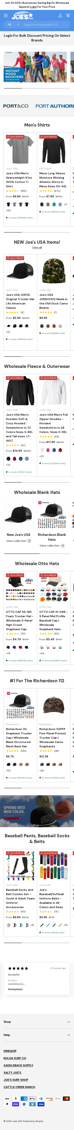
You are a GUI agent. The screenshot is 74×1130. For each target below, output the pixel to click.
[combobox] (37, 24)
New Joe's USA (18, 534)
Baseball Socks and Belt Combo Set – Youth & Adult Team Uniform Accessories (20, 898)
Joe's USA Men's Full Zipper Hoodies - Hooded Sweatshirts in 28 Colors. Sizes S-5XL (53, 423)
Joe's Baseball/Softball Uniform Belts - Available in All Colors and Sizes (51, 898)
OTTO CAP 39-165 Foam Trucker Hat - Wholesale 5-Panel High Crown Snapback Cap (20, 620)
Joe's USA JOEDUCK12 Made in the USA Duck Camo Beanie (53, 301)
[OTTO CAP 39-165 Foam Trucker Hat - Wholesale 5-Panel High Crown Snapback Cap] (20, 587)
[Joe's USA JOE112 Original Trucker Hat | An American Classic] (20, 270)
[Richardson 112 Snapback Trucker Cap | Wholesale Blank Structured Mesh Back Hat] (20, 705)
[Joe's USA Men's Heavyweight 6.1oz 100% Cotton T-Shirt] (20, 149)
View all (37, 247)
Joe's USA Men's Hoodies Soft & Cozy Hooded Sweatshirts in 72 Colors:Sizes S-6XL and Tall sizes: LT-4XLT (19, 428)
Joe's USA (17, 1121)
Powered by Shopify (33, 1121)
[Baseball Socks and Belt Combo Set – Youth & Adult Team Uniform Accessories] (20, 865)
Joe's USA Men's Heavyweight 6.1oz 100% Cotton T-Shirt (19, 179)
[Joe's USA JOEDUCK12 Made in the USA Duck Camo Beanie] (53, 270)
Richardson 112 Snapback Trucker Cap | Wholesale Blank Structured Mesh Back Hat (19, 737)
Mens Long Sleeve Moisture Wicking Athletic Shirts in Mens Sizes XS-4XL (53, 179)
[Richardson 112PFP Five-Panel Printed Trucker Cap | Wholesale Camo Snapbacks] (53, 705)
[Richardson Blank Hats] (52, 514)
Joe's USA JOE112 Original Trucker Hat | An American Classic (20, 301)
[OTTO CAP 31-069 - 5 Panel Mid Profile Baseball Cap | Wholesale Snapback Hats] (53, 587)
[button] (68, 15)
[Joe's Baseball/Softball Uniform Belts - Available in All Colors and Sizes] (53, 865)
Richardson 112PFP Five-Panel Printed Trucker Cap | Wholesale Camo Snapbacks (52, 737)
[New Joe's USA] (18, 514)
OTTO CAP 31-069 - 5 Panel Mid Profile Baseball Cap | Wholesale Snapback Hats (53, 620)
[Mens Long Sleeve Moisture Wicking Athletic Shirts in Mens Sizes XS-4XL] (53, 149)
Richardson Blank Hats (52, 537)
